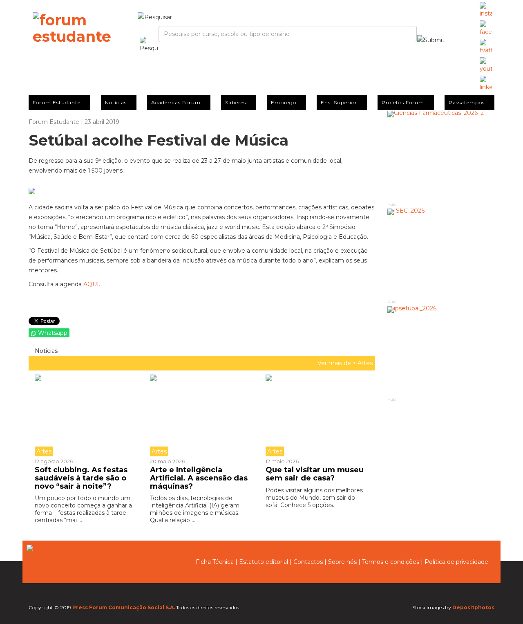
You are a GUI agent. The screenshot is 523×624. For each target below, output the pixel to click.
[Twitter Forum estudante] (486, 47)
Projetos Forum (403, 102)
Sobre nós (342, 562)
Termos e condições (390, 562)
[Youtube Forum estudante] (486, 65)
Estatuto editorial (263, 562)
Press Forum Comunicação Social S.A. (123, 607)
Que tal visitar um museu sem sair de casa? (315, 474)
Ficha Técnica (215, 562)
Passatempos (467, 102)
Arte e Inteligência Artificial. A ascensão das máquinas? (199, 478)
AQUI (91, 284)
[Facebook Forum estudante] (486, 28)
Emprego (283, 102)
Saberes (235, 102)
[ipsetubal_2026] (441, 351)
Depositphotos (473, 607)
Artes (365, 363)
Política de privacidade (456, 562)
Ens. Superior (339, 102)
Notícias (116, 102)
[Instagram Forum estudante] (486, 10)
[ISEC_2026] (441, 253)
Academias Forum (176, 102)
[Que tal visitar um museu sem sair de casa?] (317, 415)
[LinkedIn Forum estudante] (486, 84)
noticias (45, 351)
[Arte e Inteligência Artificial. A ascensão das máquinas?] (201, 415)
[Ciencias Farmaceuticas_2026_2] (441, 155)
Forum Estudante (56, 102)
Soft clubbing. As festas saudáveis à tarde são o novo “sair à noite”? (81, 478)
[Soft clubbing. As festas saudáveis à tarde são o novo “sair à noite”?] (89, 415)
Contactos (308, 562)
